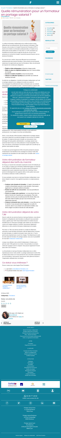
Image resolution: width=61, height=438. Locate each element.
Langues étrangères (30, 373)
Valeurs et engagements (30, 352)
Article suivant (37, 323)
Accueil (3, 8)
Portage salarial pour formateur (30, 331)
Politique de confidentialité (29, 435)
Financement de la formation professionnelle (30, 336)
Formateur (30, 343)
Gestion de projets (30, 369)
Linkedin (10, 318)
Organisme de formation (30, 345)
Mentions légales (19, 435)
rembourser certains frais (15, 238)
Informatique (30, 362)
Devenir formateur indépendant (30, 330)
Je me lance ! (30, 327)
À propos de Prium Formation (30, 350)
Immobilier (30, 364)
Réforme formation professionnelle (30, 333)
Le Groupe (30, 348)
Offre (30, 341)
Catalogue (30, 359)
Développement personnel (30, 367)
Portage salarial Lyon (29, 423)
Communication (30, 366)
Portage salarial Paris (29, 407)
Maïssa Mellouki (12, 315)
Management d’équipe (30, 370)
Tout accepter (23, 123)
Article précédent (7, 323)
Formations (9, 8)
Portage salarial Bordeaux (30, 415)
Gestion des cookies (30, 126)
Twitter (20, 316)
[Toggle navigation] (58, 2)
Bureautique (30, 372)
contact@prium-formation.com (20, 269)
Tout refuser (38, 123)
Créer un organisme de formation (30, 337)
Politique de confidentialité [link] (30, 90)
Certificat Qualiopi (30, 355)
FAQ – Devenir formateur (30, 334)
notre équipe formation (28, 270)
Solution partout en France (30, 354)
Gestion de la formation (30, 375)
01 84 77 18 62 (31, 396)
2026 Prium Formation (40, 435)
